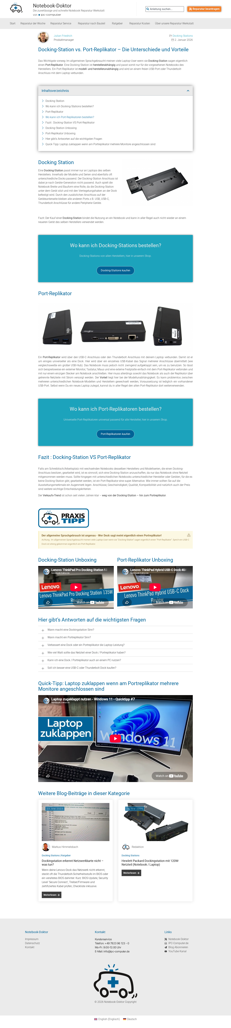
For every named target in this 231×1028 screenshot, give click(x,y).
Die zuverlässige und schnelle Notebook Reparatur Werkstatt (69, 10)
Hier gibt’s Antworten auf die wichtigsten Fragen (73, 138)
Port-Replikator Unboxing (60, 133)
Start (12, 23)
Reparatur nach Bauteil (91, 23)
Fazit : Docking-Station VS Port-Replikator (70, 122)
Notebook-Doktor (52, 6)
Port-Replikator (54, 111)
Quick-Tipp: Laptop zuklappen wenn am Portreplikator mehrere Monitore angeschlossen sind (100, 144)
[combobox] (164, 9)
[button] (188, 90)
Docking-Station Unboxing (61, 128)
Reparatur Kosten (139, 23)
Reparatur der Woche (32, 23)
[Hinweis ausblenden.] (189, 535)
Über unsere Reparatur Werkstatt (174, 23)
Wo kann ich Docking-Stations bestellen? (69, 106)
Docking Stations (183, 35)
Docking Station (54, 101)
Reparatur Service (60, 23)
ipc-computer (51, 14)
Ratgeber (117, 23)
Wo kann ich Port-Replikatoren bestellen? (69, 117)
